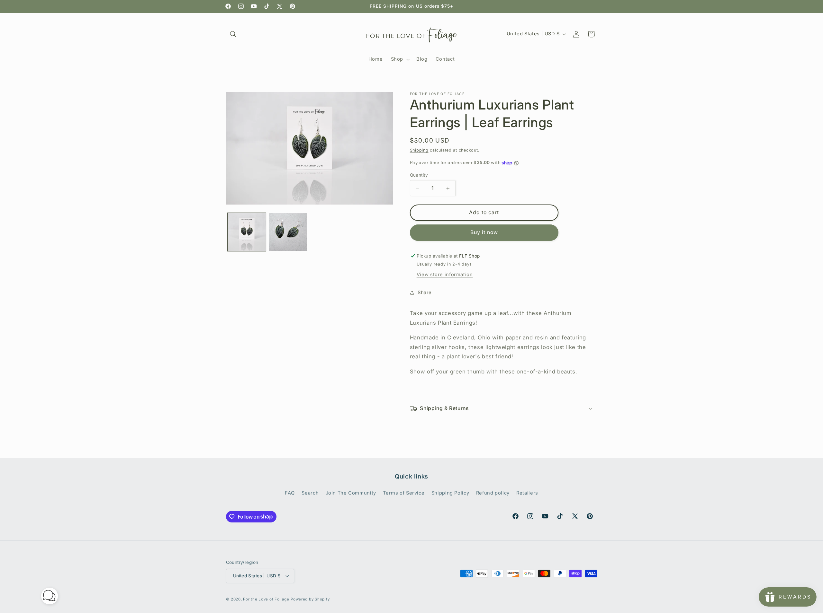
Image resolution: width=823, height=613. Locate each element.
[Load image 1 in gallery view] (247, 232)
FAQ (290, 492)
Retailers (527, 492)
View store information (445, 274)
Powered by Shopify (310, 599)
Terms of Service (403, 492)
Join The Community (351, 492)
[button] (233, 34)
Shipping (419, 150)
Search (310, 492)
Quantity (419, 175)
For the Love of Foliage (266, 599)
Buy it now (484, 232)
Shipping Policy (450, 492)
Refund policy (493, 492)
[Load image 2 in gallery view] (288, 232)
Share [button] (425, 292)
